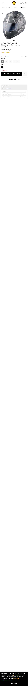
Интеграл (21, 7)
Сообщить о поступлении (11, 73)
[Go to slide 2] (14, 40)
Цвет (2, 64)
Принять (14, 683)
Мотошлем (15, 7)
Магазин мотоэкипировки (6, 7)
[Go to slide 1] (13, 40)
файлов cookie (17, 675)
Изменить (9, 87)
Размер (3, 58)
